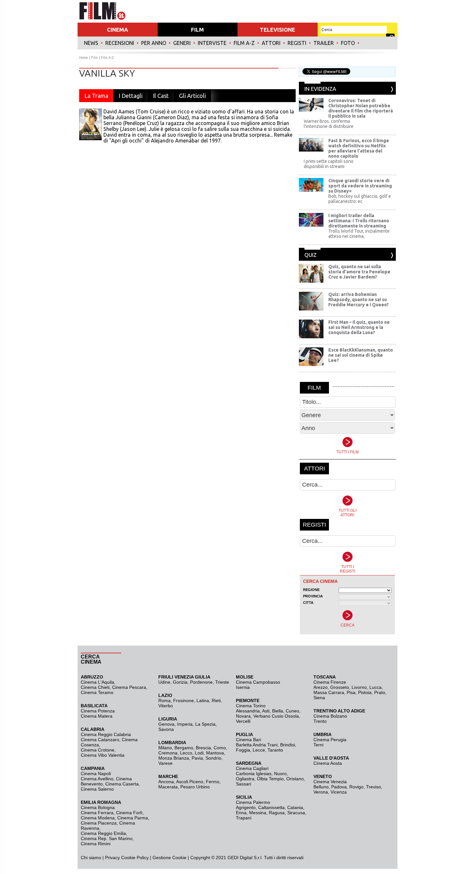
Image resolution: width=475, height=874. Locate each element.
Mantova (215, 752)
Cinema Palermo (253, 802)
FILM (197, 29)
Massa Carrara (328, 692)
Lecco (186, 752)
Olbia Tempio (270, 778)
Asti (265, 710)
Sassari (243, 783)
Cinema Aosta (327, 763)
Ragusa (277, 812)
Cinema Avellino (97, 778)
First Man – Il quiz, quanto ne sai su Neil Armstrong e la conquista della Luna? (359, 327)
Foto (348, 43)
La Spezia (205, 724)
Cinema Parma (132, 817)
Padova (339, 786)
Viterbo (165, 705)
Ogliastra (245, 778)
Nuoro (280, 773)
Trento (320, 721)
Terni (318, 744)
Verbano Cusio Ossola (276, 716)
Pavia (197, 758)
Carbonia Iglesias (253, 773)
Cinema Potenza (98, 710)
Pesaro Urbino (195, 786)
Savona (166, 729)
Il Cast (161, 95)
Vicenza (339, 792)
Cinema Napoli (96, 773)
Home (83, 57)
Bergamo (183, 747)
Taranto (275, 750)
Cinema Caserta (122, 783)
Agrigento (246, 807)
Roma (164, 700)
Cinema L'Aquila (97, 682)
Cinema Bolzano (330, 716)
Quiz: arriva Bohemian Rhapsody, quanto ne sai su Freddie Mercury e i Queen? (358, 299)
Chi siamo (91, 857)
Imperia (185, 724)
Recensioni (119, 43)
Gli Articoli (192, 95)
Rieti (216, 700)
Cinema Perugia (329, 739)
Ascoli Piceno (189, 781)
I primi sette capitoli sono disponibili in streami (329, 164)
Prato (379, 692)
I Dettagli (130, 95)
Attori (271, 43)
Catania (295, 807)
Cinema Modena (98, 817)
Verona (320, 792)
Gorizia (180, 682)
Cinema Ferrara (97, 812)
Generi (182, 43)
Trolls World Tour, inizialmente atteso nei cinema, (359, 233)
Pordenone (201, 682)
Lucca (375, 687)
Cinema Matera (96, 716)
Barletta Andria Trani (257, 744)
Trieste (222, 682)
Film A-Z (244, 43)
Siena (319, 697)
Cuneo (292, 710)
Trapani (243, 817)
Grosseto (339, 687)
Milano (165, 747)
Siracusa (296, 812)
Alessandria (248, 710)
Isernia (243, 687)
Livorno (359, 687)
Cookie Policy (134, 857)
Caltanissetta (271, 807)
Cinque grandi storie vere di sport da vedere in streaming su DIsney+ (360, 186)
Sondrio (213, 758)
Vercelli (243, 721)
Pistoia (365, 692)
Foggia (243, 750)
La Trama (96, 95)
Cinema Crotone (97, 750)
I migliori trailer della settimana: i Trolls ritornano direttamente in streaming (358, 220)
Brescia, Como (211, 747)
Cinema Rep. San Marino (106, 838)
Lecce (259, 750)
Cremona (167, 752)
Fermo (212, 781)
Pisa (351, 692)
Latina (202, 700)
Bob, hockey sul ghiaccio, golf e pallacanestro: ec (359, 199)
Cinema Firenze (329, 682)
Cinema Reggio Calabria (106, 734)
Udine (164, 682)
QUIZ (310, 255)
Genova (166, 724)
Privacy (112, 857)
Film (94, 57)
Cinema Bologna (98, 807)
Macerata (168, 786)
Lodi (199, 752)
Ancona (166, 781)
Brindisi (287, 744)
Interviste (212, 43)
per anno (153, 43)
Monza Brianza (173, 758)
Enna (241, 812)
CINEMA (117, 29)
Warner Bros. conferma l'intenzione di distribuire (329, 124)
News (91, 43)
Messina (257, 812)
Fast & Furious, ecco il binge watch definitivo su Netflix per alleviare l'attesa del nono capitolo (358, 148)
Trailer (323, 43)
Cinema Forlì (129, 812)
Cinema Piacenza (99, 823)
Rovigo (356, 786)
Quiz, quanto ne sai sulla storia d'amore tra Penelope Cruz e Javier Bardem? (359, 271)
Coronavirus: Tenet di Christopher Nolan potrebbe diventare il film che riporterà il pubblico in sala (360, 108)
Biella (277, 710)
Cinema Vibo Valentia (102, 755)
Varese (165, 763)
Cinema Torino (251, 705)
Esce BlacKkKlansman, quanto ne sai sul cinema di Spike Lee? (360, 355)
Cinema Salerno (97, 789)
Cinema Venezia (330, 781)
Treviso (373, 786)
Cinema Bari (248, 739)
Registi (297, 43)
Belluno (321, 786)
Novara (243, 716)
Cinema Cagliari (252, 768)
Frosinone (183, 700)
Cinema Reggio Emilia (103, 833)
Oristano (295, 778)
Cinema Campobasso (258, 682)
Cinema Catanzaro (100, 739)
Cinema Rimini (96, 843)
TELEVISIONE (277, 29)
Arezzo (320, 687)
